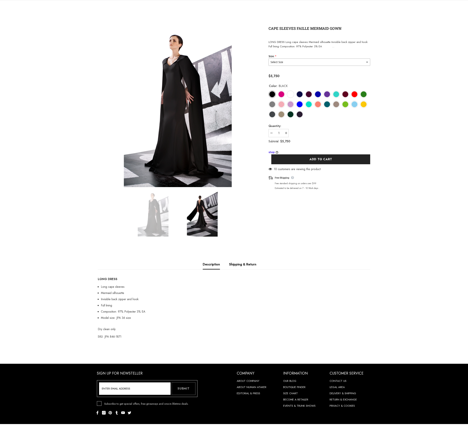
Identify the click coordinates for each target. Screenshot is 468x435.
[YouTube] (123, 413)
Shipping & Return (242, 264)
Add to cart (321, 159)
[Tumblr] (117, 413)
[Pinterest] (110, 413)
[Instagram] (104, 413)
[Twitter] (129, 413)
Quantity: (275, 126)
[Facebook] (97, 413)
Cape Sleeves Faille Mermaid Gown (305, 28)
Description (211, 264)
